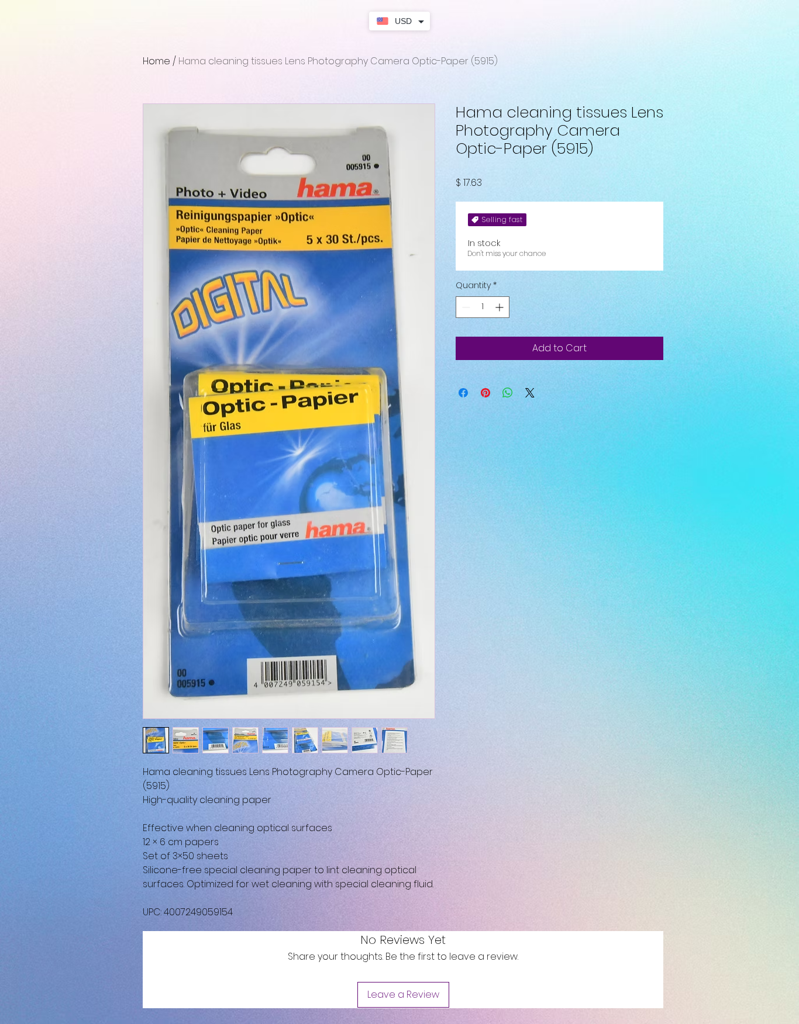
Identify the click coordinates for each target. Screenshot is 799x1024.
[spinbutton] (482, 307)
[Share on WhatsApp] (508, 393)
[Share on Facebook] (463, 393)
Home (156, 61)
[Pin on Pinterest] (485, 393)
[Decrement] (464, 307)
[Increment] (500, 307)
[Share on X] (530, 393)
